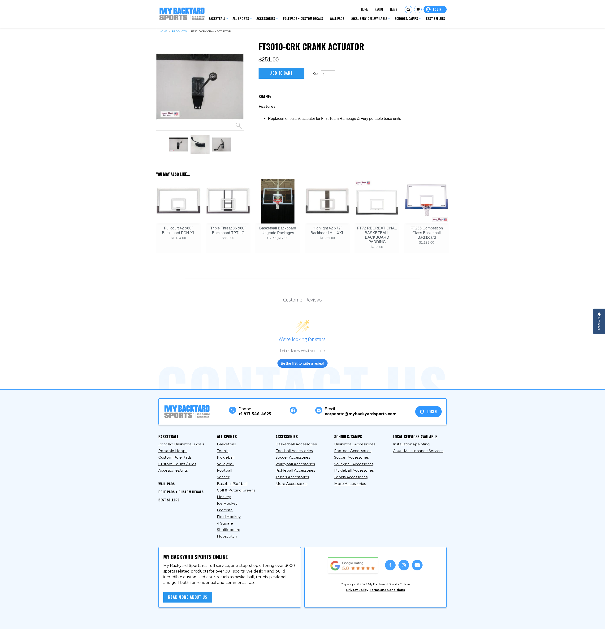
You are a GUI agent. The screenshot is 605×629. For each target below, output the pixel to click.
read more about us (187, 597)
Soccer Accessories (293, 457)
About (379, 9)
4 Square (225, 523)
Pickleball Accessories (295, 470)
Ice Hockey (227, 503)
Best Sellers (168, 499)
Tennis (222, 450)
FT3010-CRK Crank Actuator (211, 31)
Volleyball (225, 464)
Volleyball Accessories (295, 464)
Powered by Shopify (249, 621)
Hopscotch (227, 536)
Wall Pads (166, 483)
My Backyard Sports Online (203, 621)
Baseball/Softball (232, 483)
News (393, 9)
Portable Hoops (172, 450)
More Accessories (291, 483)
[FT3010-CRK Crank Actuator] (200, 87)
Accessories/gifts (173, 470)
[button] (408, 9)
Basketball (226, 444)
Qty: (316, 73)
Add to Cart (281, 73)
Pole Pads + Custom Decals (180, 491)
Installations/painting (411, 444)
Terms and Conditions (387, 590)
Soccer (223, 477)
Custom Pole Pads (174, 457)
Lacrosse (225, 510)
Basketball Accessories (296, 444)
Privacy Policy (357, 590)
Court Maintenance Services (418, 450)
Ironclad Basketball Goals (181, 444)
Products (179, 31)
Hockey (224, 497)
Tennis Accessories (292, 477)
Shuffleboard (228, 529)
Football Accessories (294, 450)
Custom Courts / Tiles (177, 464)
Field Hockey (229, 516)
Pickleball (225, 457)
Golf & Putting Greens (236, 490)
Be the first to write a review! (302, 363)
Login (435, 9)
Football (224, 470)
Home (364, 9)
